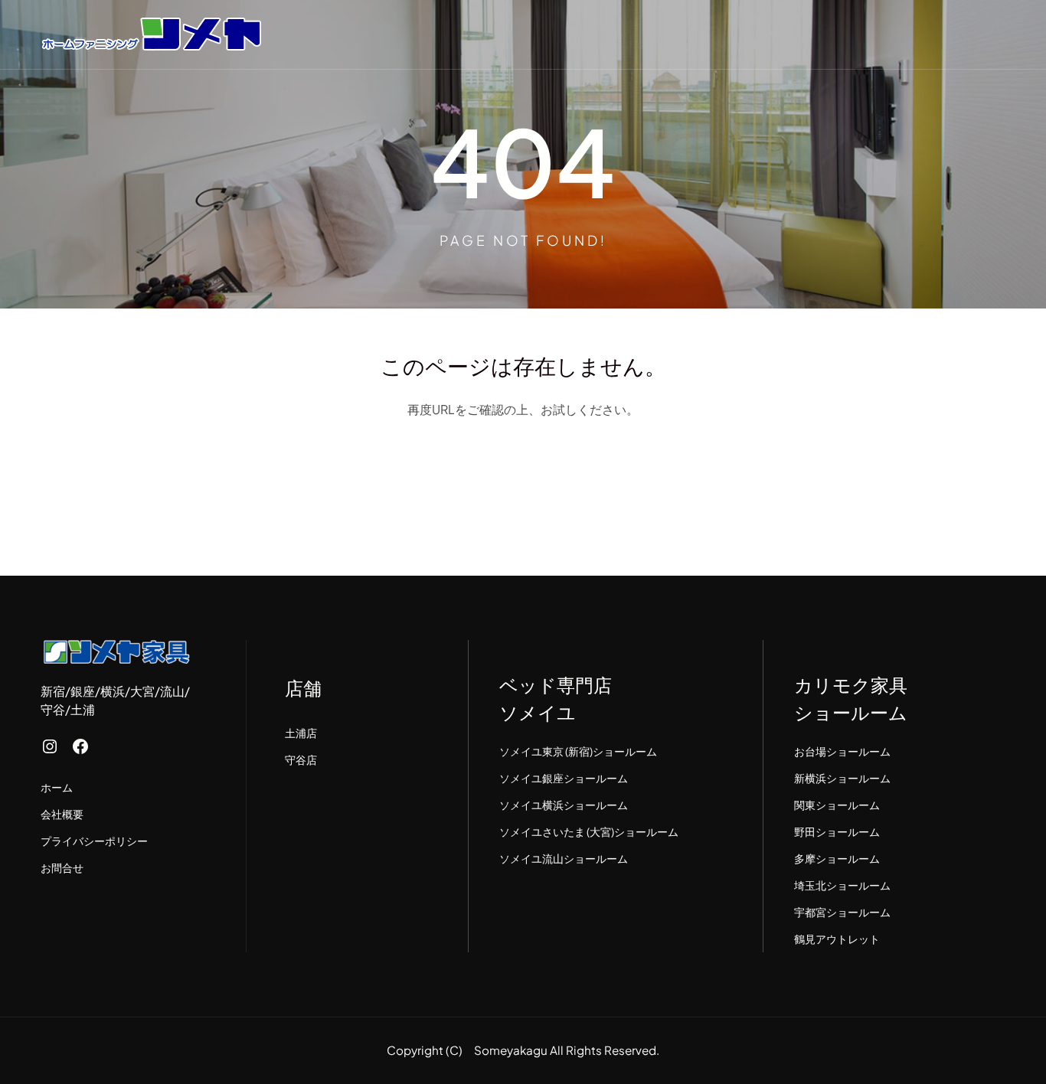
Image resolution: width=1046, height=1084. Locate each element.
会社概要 (62, 814)
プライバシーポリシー (94, 840)
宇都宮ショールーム (842, 912)
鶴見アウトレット (837, 938)
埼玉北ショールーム (842, 885)
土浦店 (301, 733)
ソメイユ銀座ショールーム (563, 778)
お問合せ (62, 867)
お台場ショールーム (842, 751)
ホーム (57, 787)
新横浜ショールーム (842, 778)
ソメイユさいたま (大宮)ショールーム (588, 831)
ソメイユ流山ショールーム (563, 858)
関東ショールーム (837, 804)
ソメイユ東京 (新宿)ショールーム (578, 751)
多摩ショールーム (837, 858)
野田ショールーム (837, 831)
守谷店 (301, 759)
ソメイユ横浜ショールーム (563, 804)
